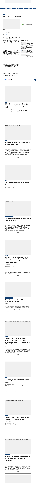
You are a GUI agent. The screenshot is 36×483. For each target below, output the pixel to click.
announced (25, 349)
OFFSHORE (10, 8)
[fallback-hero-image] (23, 43)
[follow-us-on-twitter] (11, 79)
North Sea (9, 73)
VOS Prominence (14, 75)
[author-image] (3, 31)
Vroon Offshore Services (15, 73)
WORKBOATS (15, 8)
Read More (18, 157)
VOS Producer (9, 75)
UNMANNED (25, 8)
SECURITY (2, 8)
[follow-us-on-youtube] (7, 79)
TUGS (32, 8)
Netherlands (4, 73)
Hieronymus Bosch (8, 264)
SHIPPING (6, 8)
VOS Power (4, 75)
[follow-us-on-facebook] (5, 79)
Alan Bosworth (7, 107)
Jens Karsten (6, 185)
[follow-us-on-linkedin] (6, 34)
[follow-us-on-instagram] (9, 79)
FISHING (29, 8)
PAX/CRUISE (20, 8)
